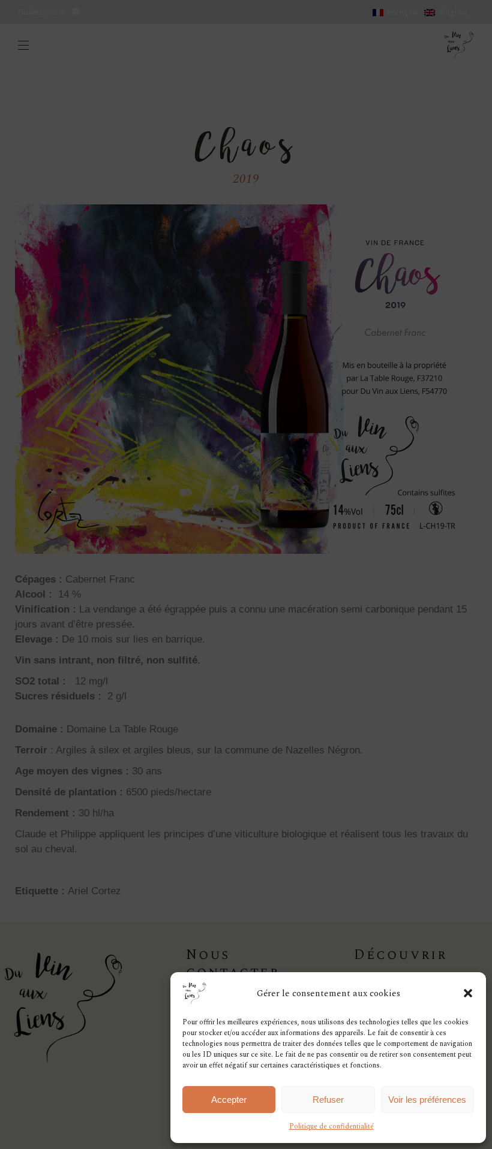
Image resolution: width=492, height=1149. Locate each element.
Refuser (328, 1099)
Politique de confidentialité (331, 1126)
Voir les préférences (427, 1099)
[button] (468, 993)
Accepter (229, 1099)
